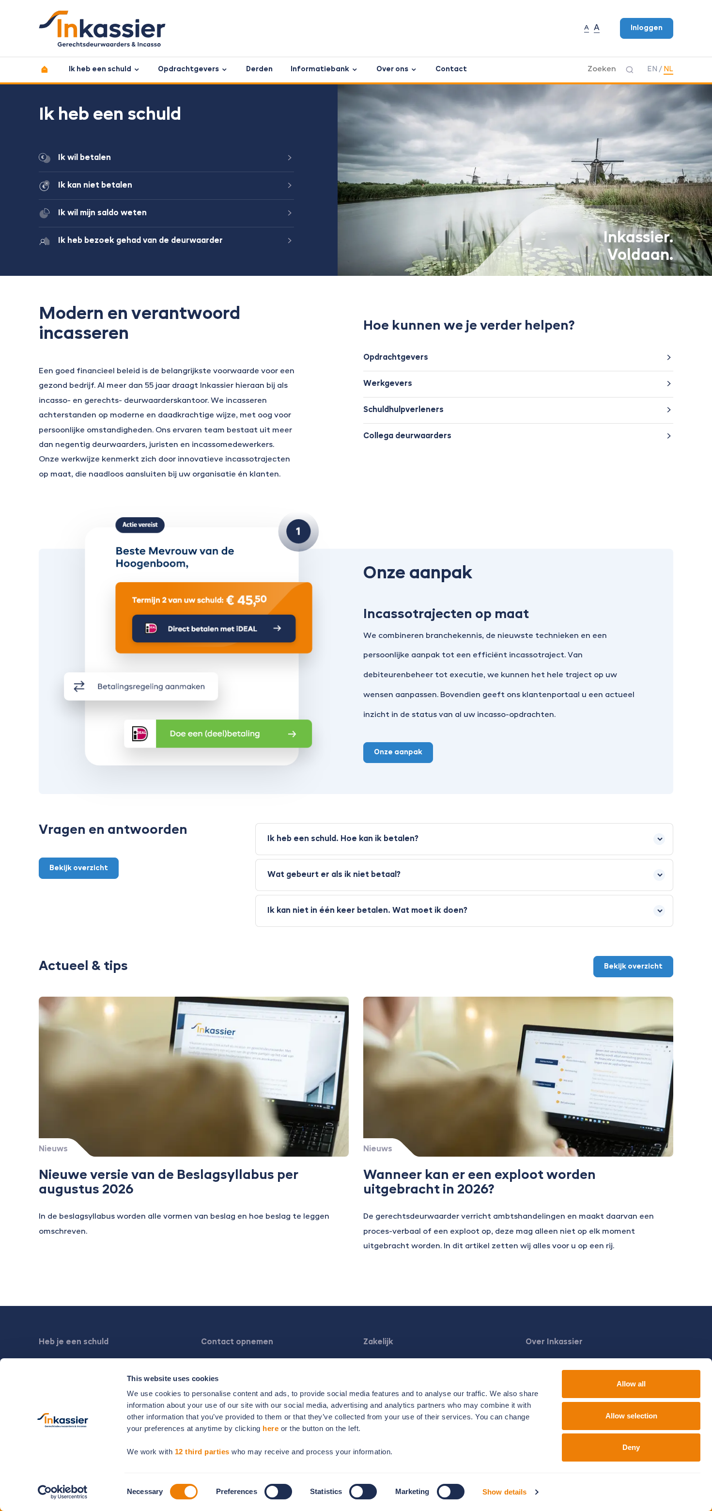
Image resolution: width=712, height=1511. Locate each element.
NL (668, 69)
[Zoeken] (629, 70)
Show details (504, 1492)
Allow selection (631, 1416)
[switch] (278, 1491)
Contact (451, 69)
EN (652, 69)
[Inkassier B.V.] (102, 29)
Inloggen (647, 28)
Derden (259, 69)
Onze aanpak (398, 752)
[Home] (44, 69)
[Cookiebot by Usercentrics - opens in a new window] (62, 1492)
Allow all (631, 1384)
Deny (631, 1447)
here (271, 1428)
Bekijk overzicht (78, 868)
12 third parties (202, 1451)
